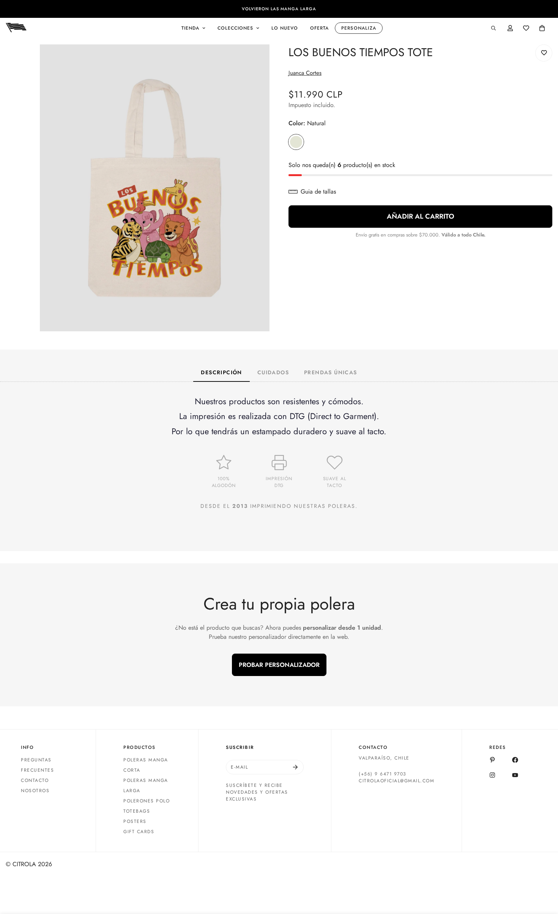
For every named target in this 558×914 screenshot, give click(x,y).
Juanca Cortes (305, 73)
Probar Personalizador (279, 664)
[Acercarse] (262, 60)
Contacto (35, 780)
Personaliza (358, 28)
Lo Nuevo (284, 28)
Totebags (136, 811)
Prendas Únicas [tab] (330, 372)
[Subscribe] (295, 767)
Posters (135, 821)
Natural (296, 142)
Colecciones (235, 28)
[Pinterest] (492, 760)
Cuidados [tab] (273, 372)
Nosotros (35, 790)
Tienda (190, 28)
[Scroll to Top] (543, 872)
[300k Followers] (515, 760)
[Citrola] (16, 28)
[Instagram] (492, 775)
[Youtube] (515, 775)
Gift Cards (138, 831)
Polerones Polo (146, 800)
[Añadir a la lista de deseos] (543, 52)
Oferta (319, 28)
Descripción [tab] (221, 372)
